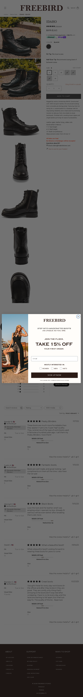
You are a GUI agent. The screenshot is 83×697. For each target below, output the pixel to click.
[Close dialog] (78, 316)
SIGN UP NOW (54, 375)
